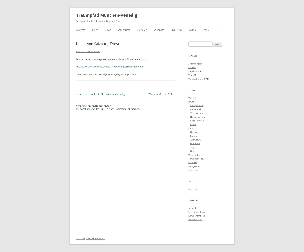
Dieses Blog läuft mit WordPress (90, 238)
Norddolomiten (197, 116)
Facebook (193, 189)
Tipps (191, 75)
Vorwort (80, 30)
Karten (193, 135)
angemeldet (93, 108)
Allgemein (107, 74)
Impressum (177, 30)
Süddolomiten (197, 120)
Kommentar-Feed (196, 215)
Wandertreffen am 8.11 (162, 94)
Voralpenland (196, 105)
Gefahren (193, 71)
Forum (206, 30)
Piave (193, 124)
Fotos (192, 30)
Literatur (194, 132)
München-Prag (197, 158)
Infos (108, 30)
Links (192, 151)
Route (95, 30)
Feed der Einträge (196, 212)
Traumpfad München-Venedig (106, 15)
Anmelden (193, 208)
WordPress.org (195, 219)
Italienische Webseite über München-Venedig (100, 94)
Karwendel (195, 109)
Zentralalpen (196, 113)
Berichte (192, 67)
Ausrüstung (195, 139)
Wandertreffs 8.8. (196, 78)
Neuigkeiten (159, 30)
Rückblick (142, 30)
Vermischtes (124, 30)
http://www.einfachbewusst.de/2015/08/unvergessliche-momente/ (110, 66)
